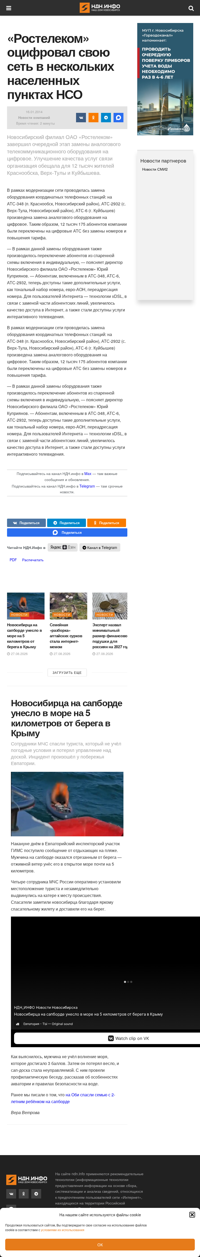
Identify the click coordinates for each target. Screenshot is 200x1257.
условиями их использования (62, 1229)
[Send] (67, 532)
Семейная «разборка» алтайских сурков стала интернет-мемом (66, 636)
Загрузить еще (67, 672)
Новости (19, 614)
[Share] (26, 523)
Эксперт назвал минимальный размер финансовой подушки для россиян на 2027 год (111, 636)
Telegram (87, 486)
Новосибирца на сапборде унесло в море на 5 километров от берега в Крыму (24, 636)
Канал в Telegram (101, 547)
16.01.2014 (34, 111)
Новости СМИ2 (155, 169)
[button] (192, 1214)
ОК (100, 1244)
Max (87, 473)
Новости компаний (34, 117)
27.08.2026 (19, 653)
